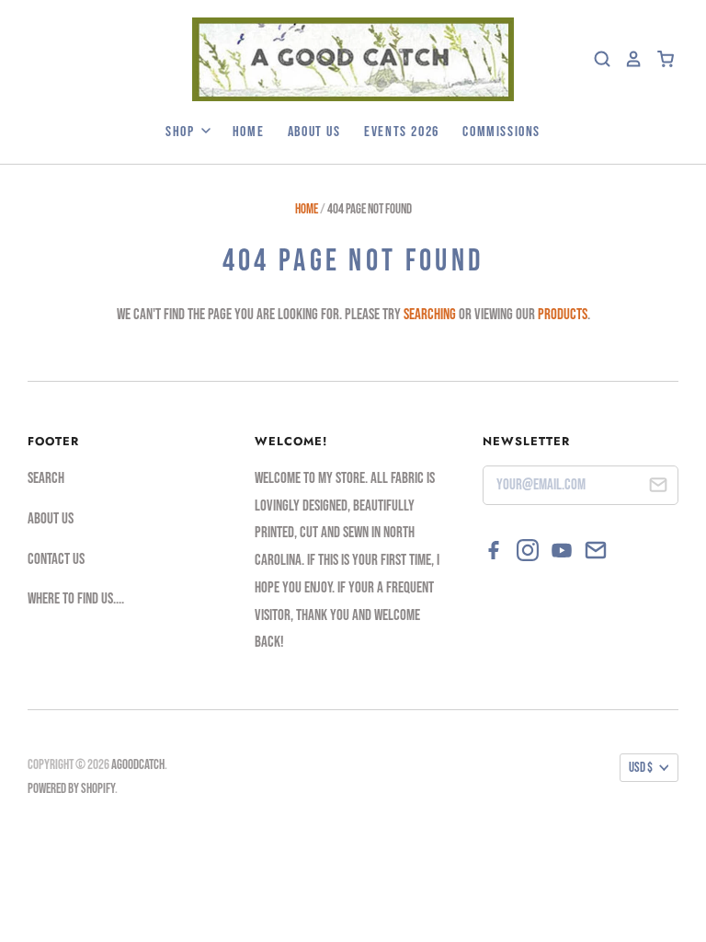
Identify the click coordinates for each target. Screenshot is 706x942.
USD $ (641, 767)
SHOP (182, 132)
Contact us (56, 559)
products (562, 314)
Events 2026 (401, 132)
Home (248, 132)
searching (430, 314)
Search (46, 478)
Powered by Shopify (71, 789)
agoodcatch (138, 765)
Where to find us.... (76, 599)
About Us (314, 132)
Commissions (501, 132)
